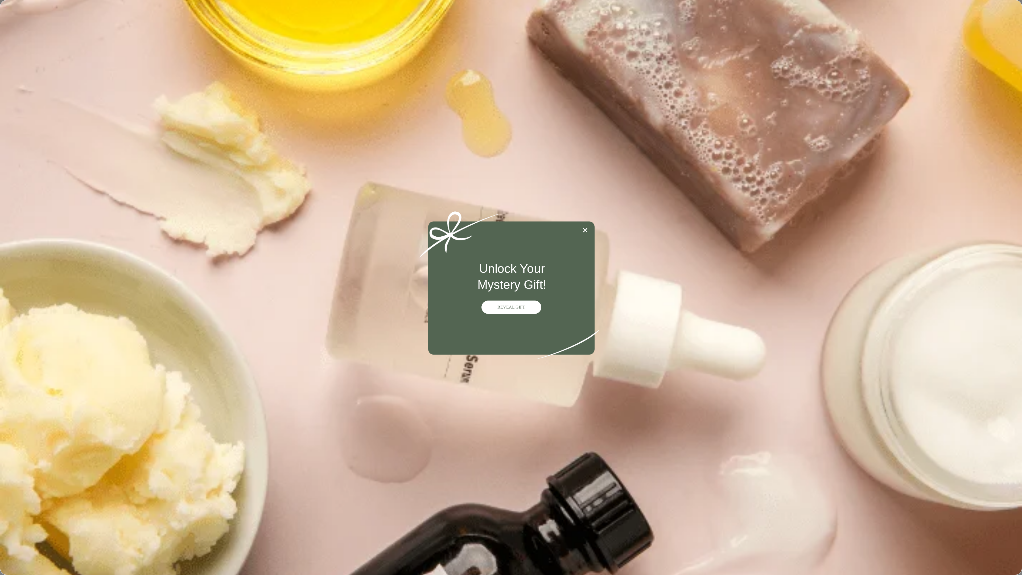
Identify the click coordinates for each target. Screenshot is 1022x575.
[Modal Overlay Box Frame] (511, 287)
